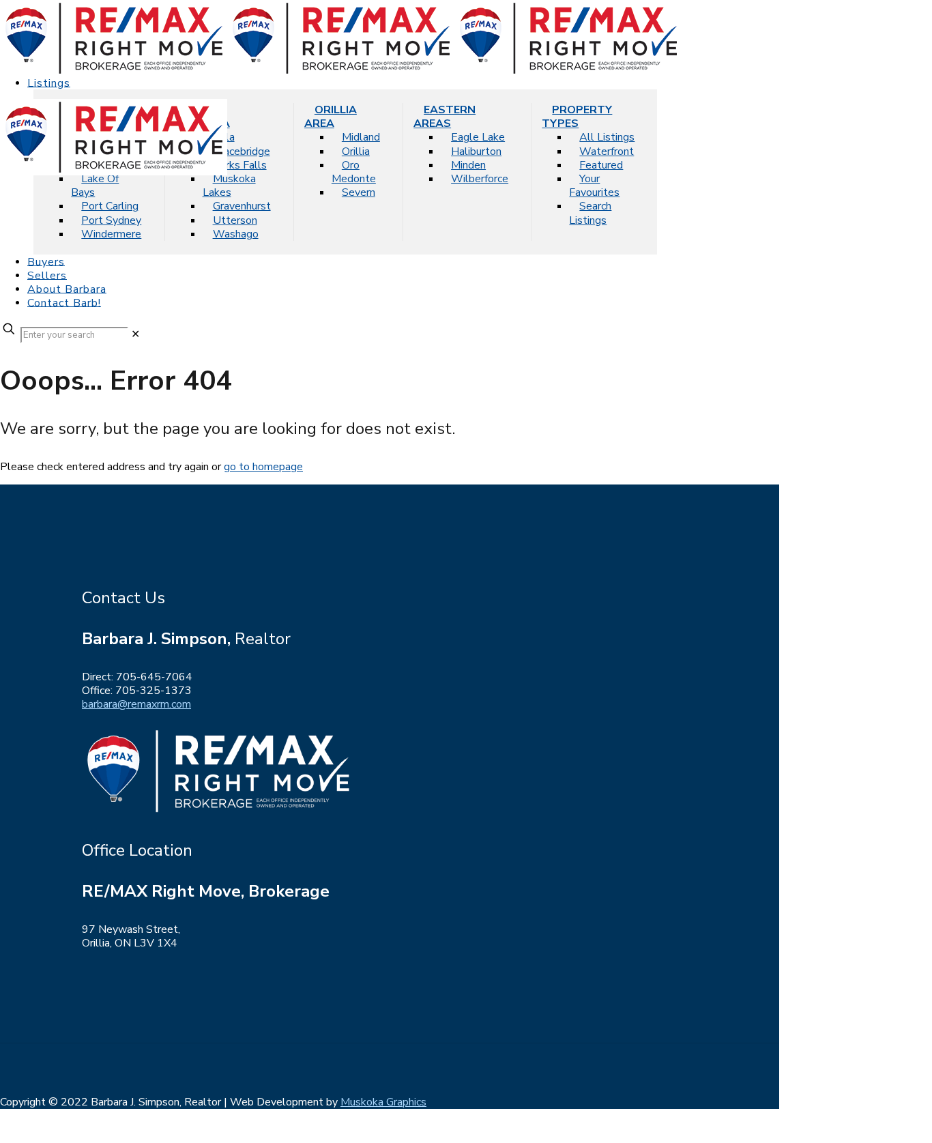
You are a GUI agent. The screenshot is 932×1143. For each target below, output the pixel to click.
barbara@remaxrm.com (136, 704)
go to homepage (263, 466)
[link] (135, 334)
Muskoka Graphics (383, 1102)
